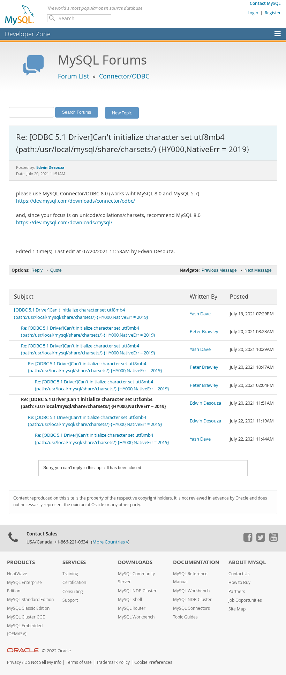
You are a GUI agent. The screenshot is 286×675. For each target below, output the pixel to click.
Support (70, 600)
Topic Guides (185, 617)
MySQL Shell (130, 599)
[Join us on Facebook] (247, 540)
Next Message (258, 270)
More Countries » (110, 542)
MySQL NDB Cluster (137, 590)
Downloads (135, 562)
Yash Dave (200, 314)
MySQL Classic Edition (28, 608)
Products (21, 562)
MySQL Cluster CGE (26, 617)
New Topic (122, 112)
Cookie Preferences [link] (153, 662)
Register (273, 12)
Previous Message (219, 270)
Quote (56, 270)
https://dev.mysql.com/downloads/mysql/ (64, 222)
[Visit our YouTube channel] (273, 540)
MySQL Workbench (136, 617)
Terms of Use (79, 662)
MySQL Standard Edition (30, 599)
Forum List (73, 76)
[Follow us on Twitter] (260, 540)
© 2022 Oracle (56, 651)
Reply (37, 270)
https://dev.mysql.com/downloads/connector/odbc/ (75, 201)
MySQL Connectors (191, 608)
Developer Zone (28, 34)
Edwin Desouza (205, 403)
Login (253, 12)
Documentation (196, 562)
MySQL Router (131, 608)
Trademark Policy (113, 662)
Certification (74, 582)
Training (70, 573)
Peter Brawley (204, 332)
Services (74, 562)
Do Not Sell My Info (42, 662)
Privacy (14, 662)
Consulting (72, 591)
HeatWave (17, 573)
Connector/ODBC (124, 76)
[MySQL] (20, 14)
